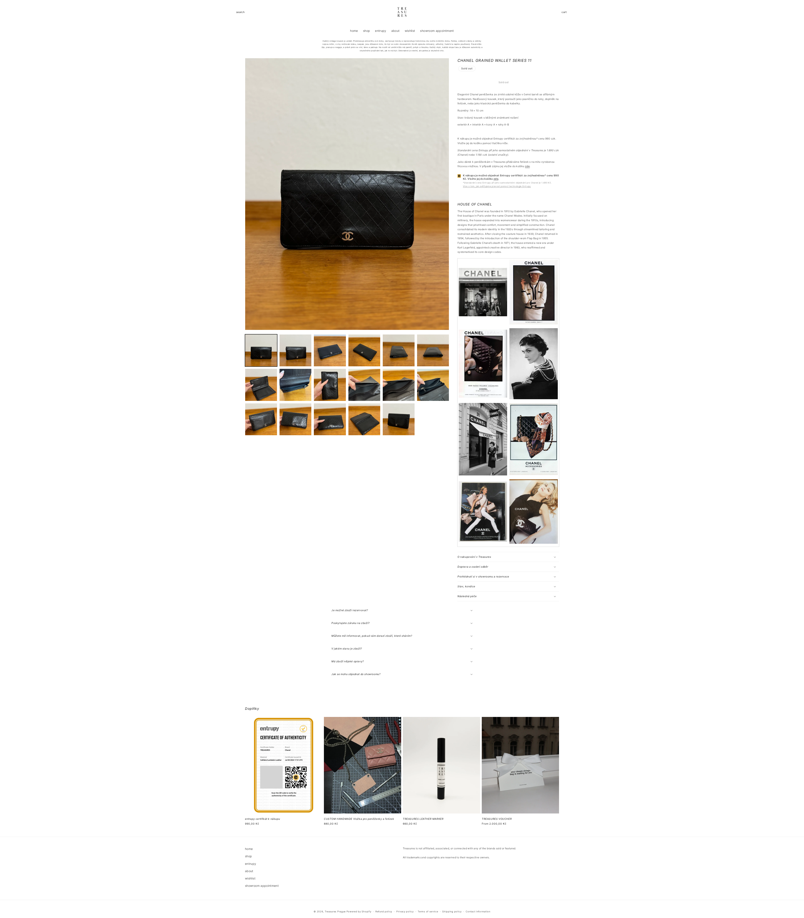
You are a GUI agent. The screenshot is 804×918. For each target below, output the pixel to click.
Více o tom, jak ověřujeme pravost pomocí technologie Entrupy (497, 186)
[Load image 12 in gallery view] (433, 385)
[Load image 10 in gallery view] (364, 385)
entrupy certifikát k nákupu (262, 818)
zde (527, 166)
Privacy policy (405, 911)
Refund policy (383, 911)
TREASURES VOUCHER (497, 818)
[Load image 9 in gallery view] (330, 385)
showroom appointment (262, 885)
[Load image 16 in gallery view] (364, 419)
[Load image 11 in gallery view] (399, 385)
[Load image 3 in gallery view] (330, 350)
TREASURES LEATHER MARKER (423, 818)
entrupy (250, 863)
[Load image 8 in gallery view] (295, 385)
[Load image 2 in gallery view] (295, 350)
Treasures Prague (335, 911)
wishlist (250, 878)
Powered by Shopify (359, 911)
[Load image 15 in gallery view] (330, 419)
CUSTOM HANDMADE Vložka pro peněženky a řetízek (359, 818)
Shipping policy (452, 911)
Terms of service (428, 911)
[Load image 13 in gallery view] (261, 419)
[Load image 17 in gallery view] (399, 419)
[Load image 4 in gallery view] (364, 350)
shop (248, 856)
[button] (240, 12)
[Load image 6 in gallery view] (433, 350)
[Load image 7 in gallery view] (261, 385)
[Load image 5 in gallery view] (399, 350)
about (249, 871)
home (249, 849)
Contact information (478, 911)
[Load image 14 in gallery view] (295, 419)
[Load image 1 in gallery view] (261, 350)
